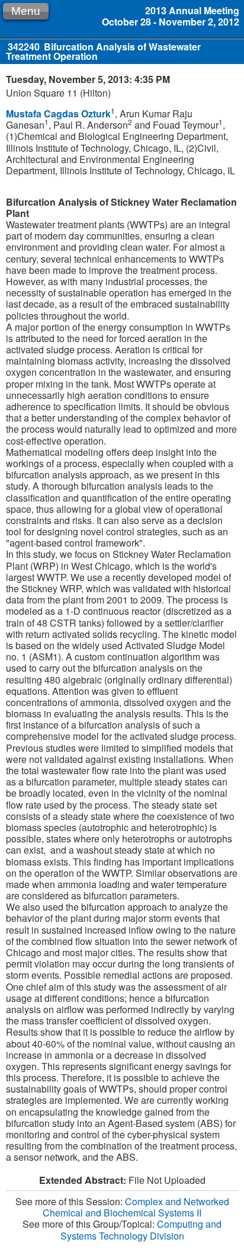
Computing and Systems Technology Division (141, 1229)
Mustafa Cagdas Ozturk (58, 113)
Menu (25, 11)
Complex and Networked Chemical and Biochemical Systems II (136, 1207)
